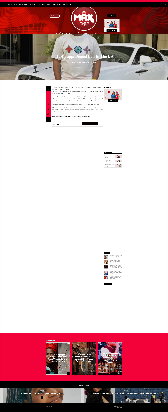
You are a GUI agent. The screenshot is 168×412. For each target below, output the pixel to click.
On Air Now (112, 15)
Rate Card (33, 4)
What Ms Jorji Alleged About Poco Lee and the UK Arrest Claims (116, 257)
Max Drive (107, 160)
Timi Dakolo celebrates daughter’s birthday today (42, 393)
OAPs (49, 4)
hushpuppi (60, 116)
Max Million (57, 4)
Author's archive (90, 123)
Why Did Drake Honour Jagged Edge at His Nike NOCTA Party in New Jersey (84, 357)
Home (10, 4)
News (25, 4)
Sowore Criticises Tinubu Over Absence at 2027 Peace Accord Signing (116, 272)
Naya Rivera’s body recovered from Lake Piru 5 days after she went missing (126, 393)
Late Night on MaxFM (110, 164)
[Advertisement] (113, 129)
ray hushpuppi (86, 116)
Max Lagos (53, 15)
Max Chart (42, 4)
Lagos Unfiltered (108, 156)
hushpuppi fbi (67, 116)
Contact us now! (12, 1)
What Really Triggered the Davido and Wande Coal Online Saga (115, 277)
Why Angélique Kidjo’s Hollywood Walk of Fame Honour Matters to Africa (58, 357)
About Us (18, 4)
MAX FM (82, 63)
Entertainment (84, 51)
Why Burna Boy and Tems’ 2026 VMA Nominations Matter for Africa (115, 261)
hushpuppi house (76, 116)
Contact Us (67, 4)
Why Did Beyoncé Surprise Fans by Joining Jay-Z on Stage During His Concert (110, 357)
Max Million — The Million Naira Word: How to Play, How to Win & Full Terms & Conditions (116, 267)
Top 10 (3, 1)
